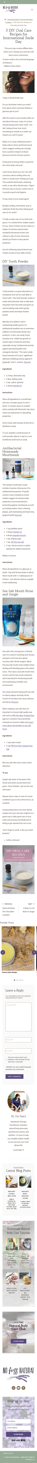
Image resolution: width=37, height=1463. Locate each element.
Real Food (12, 1196)
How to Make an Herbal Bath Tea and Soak (25, 1258)
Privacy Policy (8, 1453)
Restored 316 (30, 1459)
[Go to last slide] (3, 952)
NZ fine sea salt (17, 542)
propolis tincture (19, 535)
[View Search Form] (4, 2)
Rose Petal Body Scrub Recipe (12, 1290)
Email (9, 1051)
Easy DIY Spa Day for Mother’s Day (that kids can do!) (11, 1260)
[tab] (14, 980)
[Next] (34, 952)
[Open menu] (32, 9)
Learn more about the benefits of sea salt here (17, 725)
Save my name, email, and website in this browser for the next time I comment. (19, 1059)
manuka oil (17, 386)
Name (9, 1040)
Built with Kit (18, 1440)
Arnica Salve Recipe (9, 972)
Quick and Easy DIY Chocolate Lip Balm (8, 909)
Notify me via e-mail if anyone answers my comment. (18, 1068)
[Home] (5, 20)
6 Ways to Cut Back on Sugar (29, 908)
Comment (11, 1005)
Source (27, 362)
